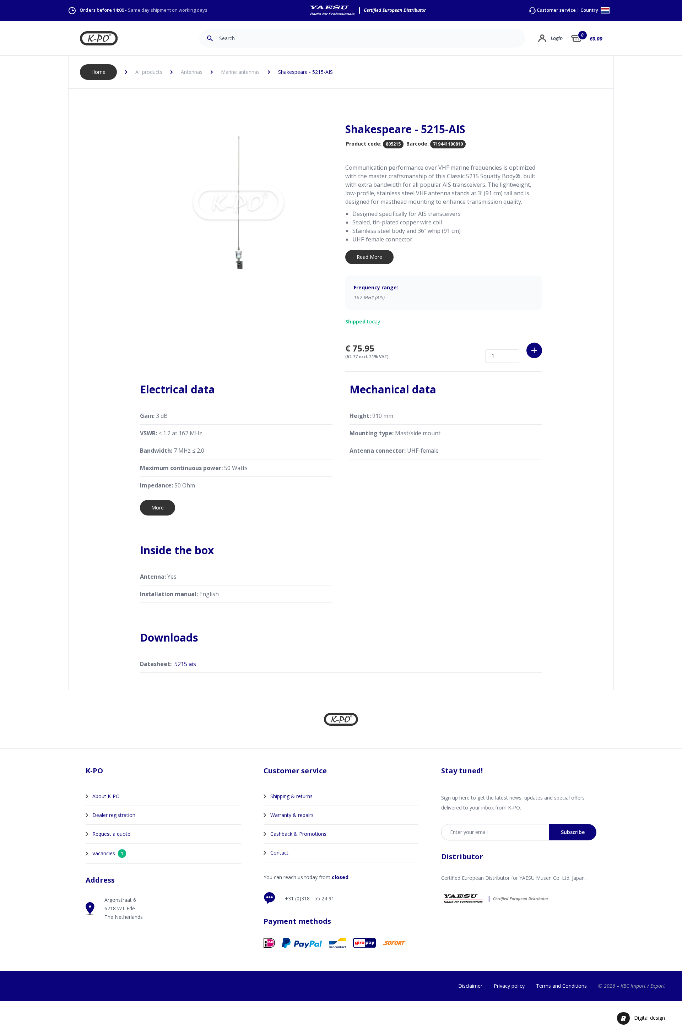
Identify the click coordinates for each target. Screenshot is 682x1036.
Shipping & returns (291, 796)
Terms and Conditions (561, 985)
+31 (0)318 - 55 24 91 (309, 898)
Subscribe (573, 832)
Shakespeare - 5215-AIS (305, 72)
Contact (279, 852)
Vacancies (107, 853)
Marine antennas (240, 72)
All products (148, 72)
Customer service (556, 10)
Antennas (191, 72)
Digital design (649, 1017)
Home (98, 72)
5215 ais (185, 664)
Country (589, 10)
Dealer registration (113, 815)
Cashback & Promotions (298, 833)
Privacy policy (509, 985)
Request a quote (111, 833)
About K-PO (106, 796)
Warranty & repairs (292, 815)
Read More (369, 256)
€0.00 (596, 38)
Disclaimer (470, 985)
